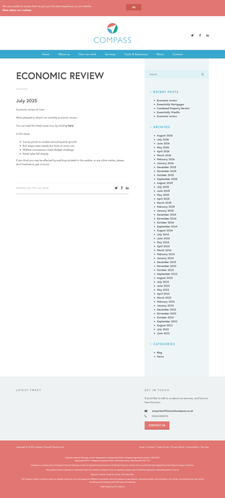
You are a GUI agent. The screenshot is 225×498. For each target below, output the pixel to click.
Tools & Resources (136, 54)
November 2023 (166, 266)
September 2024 (167, 226)
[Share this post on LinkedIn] (127, 188)
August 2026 (165, 135)
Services (110, 54)
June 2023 (163, 286)
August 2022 (165, 325)
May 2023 (163, 290)
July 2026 (163, 139)
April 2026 (163, 151)
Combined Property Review (173, 108)
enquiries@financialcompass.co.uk (172, 411)
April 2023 (163, 293)
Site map (205, 447)
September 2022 (167, 321)
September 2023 (167, 274)
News (160, 54)
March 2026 (164, 155)
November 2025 (166, 171)
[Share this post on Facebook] (122, 188)
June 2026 (163, 143)
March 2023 (164, 297)
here (70, 125)
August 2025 (165, 183)
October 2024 (165, 222)
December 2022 (166, 309)
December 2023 (166, 262)
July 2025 (163, 187)
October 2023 (165, 270)
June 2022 (163, 333)
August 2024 (165, 230)
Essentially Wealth (168, 112)
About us (64, 54)
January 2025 (165, 210)
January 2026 (165, 163)
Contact (178, 54)
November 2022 (166, 313)
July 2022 (163, 329)
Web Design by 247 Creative (112, 486)
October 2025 (165, 175)
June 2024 (163, 238)
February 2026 (166, 159)
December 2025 (166, 167)
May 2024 (163, 242)
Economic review (167, 100)
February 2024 (166, 254)
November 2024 (166, 218)
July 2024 (163, 234)
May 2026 (163, 147)
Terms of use (163, 447)
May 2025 (163, 195)
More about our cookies (16, 10)
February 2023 (166, 301)
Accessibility (192, 447)
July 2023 (163, 282)
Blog (159, 352)
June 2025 (163, 191)
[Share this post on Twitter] (116, 188)
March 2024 (164, 250)
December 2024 (166, 214)
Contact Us (157, 425)
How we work (87, 54)
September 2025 (167, 179)
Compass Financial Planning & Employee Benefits (112, 33)
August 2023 (165, 278)
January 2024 (165, 258)
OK (134, 7)
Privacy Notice (177, 447)
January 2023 (165, 305)
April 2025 (163, 199)
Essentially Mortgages (170, 104)
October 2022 (165, 317)
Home (45, 54)
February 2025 (166, 206)
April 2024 (163, 246)
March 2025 (164, 203)
